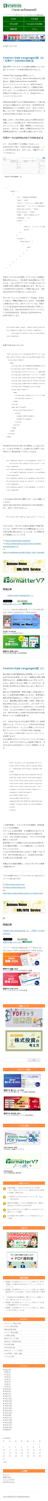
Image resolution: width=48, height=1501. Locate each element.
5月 (8, 1379)
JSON (38, 609)
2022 (8, 1396)
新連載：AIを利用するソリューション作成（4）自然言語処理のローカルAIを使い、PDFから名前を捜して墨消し (25, 1291)
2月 (8, 1384)
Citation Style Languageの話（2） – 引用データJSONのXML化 (24, 59)
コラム (34, 29)
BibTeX (35, 947)
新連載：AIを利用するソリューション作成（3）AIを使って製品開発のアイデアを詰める (24, 1303)
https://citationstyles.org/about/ (18, 540)
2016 (8, 1410)
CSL (34, 609)
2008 (8, 1429)
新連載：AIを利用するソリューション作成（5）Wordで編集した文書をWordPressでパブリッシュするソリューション (24, 1284)
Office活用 (13, 24)
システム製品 (9, 1326)
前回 (4, 66)
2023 (8, 1393)
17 (4, 1453)
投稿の (7, 1477)
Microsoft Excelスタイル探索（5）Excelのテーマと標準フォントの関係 (25, 1210)
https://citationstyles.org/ (15, 887)
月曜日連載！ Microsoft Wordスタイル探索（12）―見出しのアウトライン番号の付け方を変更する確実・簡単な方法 (25, 1190)
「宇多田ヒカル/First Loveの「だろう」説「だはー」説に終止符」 (24, 1197)
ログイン (6, 1475)
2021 (8, 1398)
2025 (8, 1389)
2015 (8, 1413)
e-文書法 (7, 1335)
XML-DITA (15, 609)
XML (42, 609)
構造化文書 (23, 609)
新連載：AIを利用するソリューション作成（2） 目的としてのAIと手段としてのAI (25, 1309)
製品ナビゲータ (9, 1338)
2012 (8, 1420)
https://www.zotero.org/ (15, 884)
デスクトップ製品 (10, 1323)
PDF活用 (34, 19)
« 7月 (5, 1462)
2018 (8, 1405)
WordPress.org (8, 1482)
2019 (8, 1403)
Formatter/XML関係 (34, 24)
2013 (8, 1417)
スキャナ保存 (9, 1332)
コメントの (8, 1479)
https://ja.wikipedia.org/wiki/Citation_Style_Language (23, 552)
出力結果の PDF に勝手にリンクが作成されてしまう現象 (25, 1217)
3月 (8, 1381)
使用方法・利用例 (10, 1341)
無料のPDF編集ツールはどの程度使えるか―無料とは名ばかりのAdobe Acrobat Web (25, 1204)
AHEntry (34, 612)
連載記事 (13, 29)
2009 (8, 1427)
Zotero (9, 950)
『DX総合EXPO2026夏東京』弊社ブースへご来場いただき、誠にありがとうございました (24, 1298)
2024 (8, 1391)
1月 (8, 1386)
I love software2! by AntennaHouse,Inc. (16, 1496)
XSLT (5, 612)
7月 (8, 1374)
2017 (8, 1408)
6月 (8, 1377)
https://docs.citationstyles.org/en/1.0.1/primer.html (23, 893)
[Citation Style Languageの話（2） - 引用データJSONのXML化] (24, 165)
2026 (8, 1369)
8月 (8, 1372)
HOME (13, 19)
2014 (8, 1415)
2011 (8, 1422)
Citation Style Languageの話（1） (20, 595)
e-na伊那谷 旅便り (11, 1353)
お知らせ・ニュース (11, 1350)
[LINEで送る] (22, 601)
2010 (8, 1425)
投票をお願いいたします (12, 604)
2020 (8, 1401)
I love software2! (24, 10)
